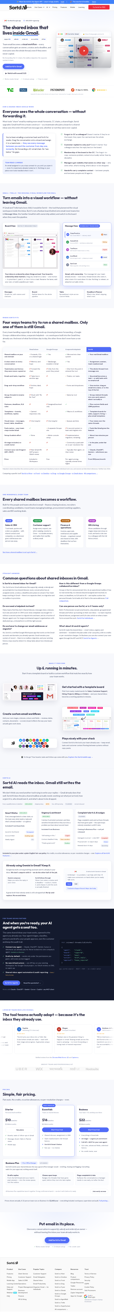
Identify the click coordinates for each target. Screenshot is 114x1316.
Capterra (75, 1057)
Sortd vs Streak (60, 1290)
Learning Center (12, 1284)
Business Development (23, 1292)
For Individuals (26, 7)
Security (87, 1280)
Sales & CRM (23, 1280)
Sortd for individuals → (86, 618)
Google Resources (77, 1282)
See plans (20, 1130)
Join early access (99, 1191)
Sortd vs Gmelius (61, 1277)
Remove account (76, 1289)
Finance (21, 1296)
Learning (81, 7)
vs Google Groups (64, 473)
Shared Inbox (38, 1280)
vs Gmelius (45, 473)
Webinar (11, 1293)
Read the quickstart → (32, 983)
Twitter (73, 1286)
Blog (72, 1274)
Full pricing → (104, 1201)
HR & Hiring (22, 1299)
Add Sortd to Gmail (13, 66)
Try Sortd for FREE (99, 7)
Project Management (25, 1287)
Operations (22, 1284)
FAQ (8, 1296)
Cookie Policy (89, 1287)
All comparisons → (91, 473)
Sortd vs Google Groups (60, 1295)
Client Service (23, 1274)
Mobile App (11, 1280)
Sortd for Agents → (91, 638)
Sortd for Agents (11, 983)
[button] (39, 7)
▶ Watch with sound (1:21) (15, 73)
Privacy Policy (89, 1277)
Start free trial (57, 1130)
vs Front (37, 473)
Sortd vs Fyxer (60, 1287)
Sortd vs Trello (60, 1303)
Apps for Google (76, 1296)
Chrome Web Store (59, 1057)
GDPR (86, 1284)
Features (64, 7)
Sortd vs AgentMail (61, 1299)
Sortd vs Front (60, 1280)
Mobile (72, 7)
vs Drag (53, 473)
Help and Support (10, 1288)
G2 (68, 1057)
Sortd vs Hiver (27, 473)
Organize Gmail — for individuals (41, 1288)
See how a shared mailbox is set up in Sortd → (20, 552)
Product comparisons (75, 1278)
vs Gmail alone (77, 473)
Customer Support (24, 1277)
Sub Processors (90, 1290)
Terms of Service (90, 1274)
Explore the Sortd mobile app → (80, 757)
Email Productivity (39, 1284)
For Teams (14, 7)
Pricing (54, 7)
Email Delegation (39, 1277)
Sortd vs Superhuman (62, 1306)
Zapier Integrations (77, 1293)
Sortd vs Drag (59, 1284)
